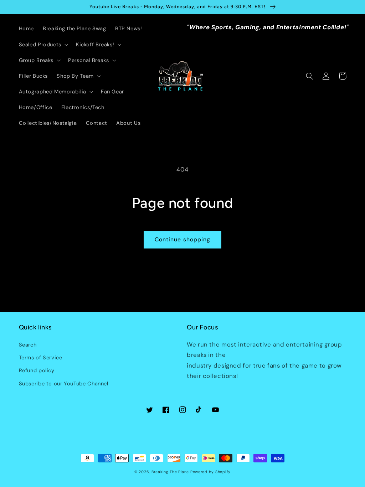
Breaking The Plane (170, 472)
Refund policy (37, 370)
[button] (42, 44)
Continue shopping (182, 239)
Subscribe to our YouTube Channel (63, 383)
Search (28, 344)
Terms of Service (40, 357)
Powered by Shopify (210, 472)
